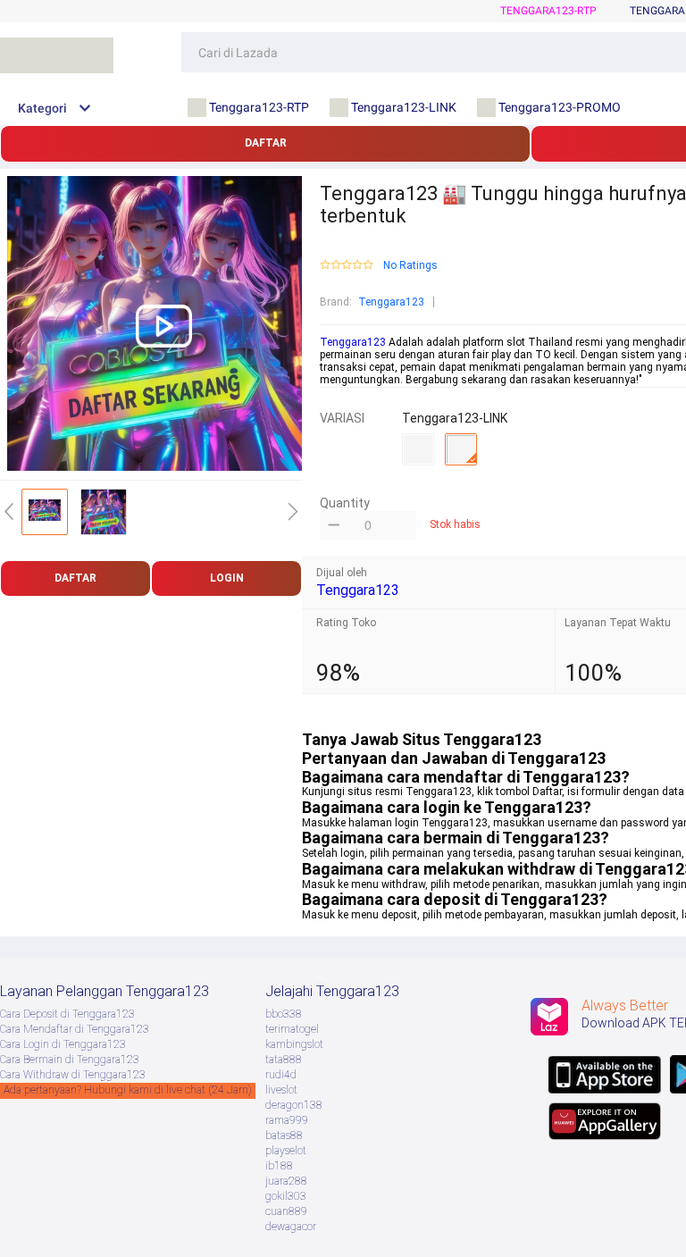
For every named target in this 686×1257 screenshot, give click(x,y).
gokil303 (285, 1196)
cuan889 (286, 1211)
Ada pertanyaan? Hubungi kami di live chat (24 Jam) (128, 1090)
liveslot (281, 1090)
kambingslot (294, 1044)
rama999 (286, 1120)
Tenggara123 (391, 302)
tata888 (283, 1059)
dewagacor (290, 1226)
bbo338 (283, 1014)
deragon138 (293, 1105)
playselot (285, 1150)
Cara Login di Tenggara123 (63, 1044)
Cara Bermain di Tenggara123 (69, 1059)
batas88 (284, 1135)
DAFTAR (266, 143)
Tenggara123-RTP (548, 10)
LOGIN (227, 578)
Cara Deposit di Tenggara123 (67, 1014)
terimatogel (292, 1029)
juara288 (286, 1181)
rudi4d (281, 1074)
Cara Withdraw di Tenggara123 (73, 1074)
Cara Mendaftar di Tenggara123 (74, 1029)
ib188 (279, 1166)
